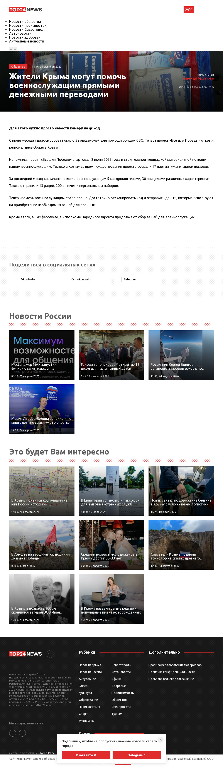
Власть (84, 686)
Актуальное (87, 679)
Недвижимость (123, 693)
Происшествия (89, 707)
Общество (119, 700)
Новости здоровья (25, 37)
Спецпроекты (121, 707)
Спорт (83, 713)
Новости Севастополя (27, 29)
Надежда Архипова (197, 78)
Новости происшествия (28, 25)
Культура (85, 693)
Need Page (47, 753)
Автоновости (20, 33)
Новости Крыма (90, 665)
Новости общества (25, 22)
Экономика (87, 720)
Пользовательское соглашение (171, 679)
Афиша (117, 679)
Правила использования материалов (175, 665)
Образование (88, 700)
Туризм (117, 713)
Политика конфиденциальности (172, 672)
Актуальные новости (26, 41)
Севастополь (121, 665)
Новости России (90, 672)
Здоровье (119, 686)
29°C (189, 10)
